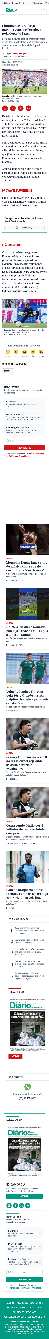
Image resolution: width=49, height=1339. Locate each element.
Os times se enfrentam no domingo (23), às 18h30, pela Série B (26, 902)
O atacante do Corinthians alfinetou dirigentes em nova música (26, 575)
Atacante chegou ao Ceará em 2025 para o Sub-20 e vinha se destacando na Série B (27, 838)
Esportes (7, 371)
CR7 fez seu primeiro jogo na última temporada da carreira (26, 639)
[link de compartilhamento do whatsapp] (5, 108)
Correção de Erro (36, 1317)
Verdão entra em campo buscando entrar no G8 (25, 707)
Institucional (37, 1307)
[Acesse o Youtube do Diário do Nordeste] (27, 1205)
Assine (39, 1303)
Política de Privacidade (19, 456)
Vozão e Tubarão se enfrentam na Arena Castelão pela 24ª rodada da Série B (26, 773)
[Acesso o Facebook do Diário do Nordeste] (15, 1205)
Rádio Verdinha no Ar (12, 3)
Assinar (15, 1056)
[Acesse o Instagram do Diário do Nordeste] (9, 1205)
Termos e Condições (35, 453)
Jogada (9, 558)
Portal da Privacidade (15, 1317)
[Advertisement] (24, 494)
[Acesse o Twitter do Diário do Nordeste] (21, 1205)
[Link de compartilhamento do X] (21, 108)
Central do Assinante (16, 1307)
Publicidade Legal (25, 1303)
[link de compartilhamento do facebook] (13, 108)
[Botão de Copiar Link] (28, 108)
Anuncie (10, 1303)
